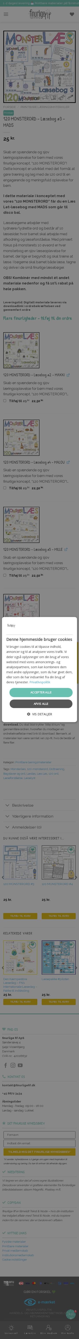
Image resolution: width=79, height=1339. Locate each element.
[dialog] (39, 669)
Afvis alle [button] (41, 704)
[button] (39, 714)
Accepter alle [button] (41, 692)
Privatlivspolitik (39, 682)
